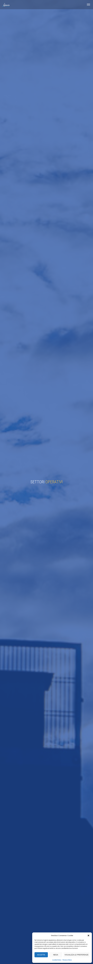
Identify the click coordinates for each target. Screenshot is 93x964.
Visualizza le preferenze (76, 955)
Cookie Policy (56, 960)
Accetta (41, 955)
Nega (55, 955)
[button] (88, 935)
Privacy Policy (67, 960)
